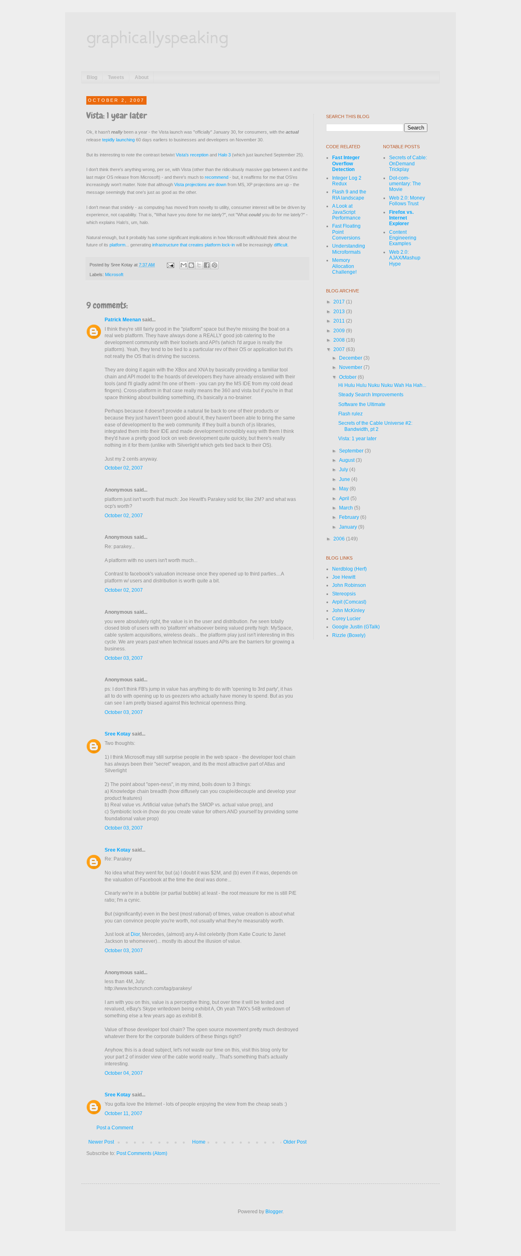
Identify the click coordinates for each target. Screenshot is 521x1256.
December (351, 358)
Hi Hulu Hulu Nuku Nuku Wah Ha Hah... (382, 385)
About (142, 77)
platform (117, 244)
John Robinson (349, 585)
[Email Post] (170, 264)
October (348, 377)
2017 (339, 302)
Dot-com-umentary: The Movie (405, 184)
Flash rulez (350, 414)
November (351, 367)
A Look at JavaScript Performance (346, 212)
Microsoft (114, 274)
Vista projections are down (200, 184)
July (344, 469)
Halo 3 (224, 154)
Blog (92, 77)
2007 (339, 349)
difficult (280, 244)
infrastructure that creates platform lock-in (193, 244)
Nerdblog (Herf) (349, 569)
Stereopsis (344, 594)
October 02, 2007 (124, 468)
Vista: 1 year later (357, 438)
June (345, 479)
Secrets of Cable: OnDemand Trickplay (408, 163)
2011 (339, 321)
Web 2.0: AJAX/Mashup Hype (404, 258)
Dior (135, 934)
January (348, 527)
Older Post (294, 1142)
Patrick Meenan (123, 320)
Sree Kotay (118, 734)
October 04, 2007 (124, 1073)
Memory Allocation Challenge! (344, 266)
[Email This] (184, 265)
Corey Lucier (346, 618)
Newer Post (101, 1142)
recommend (216, 177)
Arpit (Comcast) (349, 602)
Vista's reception (192, 154)
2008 (339, 340)
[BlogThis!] (191, 265)
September (352, 451)
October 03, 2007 (124, 658)
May (344, 489)
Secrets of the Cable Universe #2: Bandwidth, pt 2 (375, 426)
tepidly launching (118, 139)
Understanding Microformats (348, 249)
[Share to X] (199, 265)
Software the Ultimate (361, 404)
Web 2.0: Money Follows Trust (407, 200)
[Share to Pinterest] (214, 265)
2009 (339, 331)
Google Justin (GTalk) (356, 627)
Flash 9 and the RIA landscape (349, 194)
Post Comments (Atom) (141, 1153)
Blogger (273, 1211)
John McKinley (348, 610)
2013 (339, 311)
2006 (339, 539)
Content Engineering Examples (402, 238)
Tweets (116, 77)
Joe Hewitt (343, 577)
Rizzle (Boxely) (349, 635)
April (344, 498)
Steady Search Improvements (370, 394)
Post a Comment (114, 1128)
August (347, 460)
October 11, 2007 (123, 1113)
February (349, 517)
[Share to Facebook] (207, 265)
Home (199, 1142)
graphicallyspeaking (157, 36)
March (346, 508)
